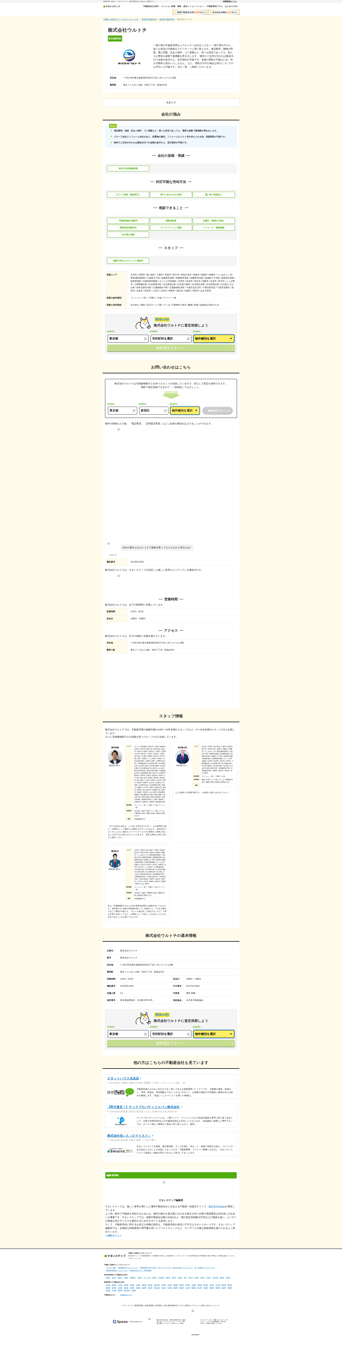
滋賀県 (144, 1288)
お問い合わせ (206, 1305)
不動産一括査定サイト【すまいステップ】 (121, 19)
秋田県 (126, 1285)
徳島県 (211, 1288)
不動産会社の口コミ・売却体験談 (140, 1270)
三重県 (120, 1288)
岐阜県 (114, 1288)
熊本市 (228, 1277)
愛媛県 (193, 1288)
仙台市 (114, 1277)
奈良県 (150, 1288)
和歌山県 (157, 1288)
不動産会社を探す (151, 6)
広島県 (169, 1288)
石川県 (217, 1285)
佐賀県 (223, 1288)
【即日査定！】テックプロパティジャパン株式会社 (143, 1107)
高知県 (205, 1288)
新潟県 (205, 1285)
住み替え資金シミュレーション (182, 1267)
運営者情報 (139, 1305)
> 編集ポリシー (113, 1235)
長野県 (199, 1285)
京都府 (138, 1288)
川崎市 (126, 1277)
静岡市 (168, 1277)
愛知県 (230, 1285)
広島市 (208, 1277)
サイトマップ (127, 1305)
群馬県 (187, 1285)
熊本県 (108, 1290)
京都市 (196, 1277)
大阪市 (180, 1277)
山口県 (187, 1288)
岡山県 (163, 1288)
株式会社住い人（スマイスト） (129, 1135)
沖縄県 (133, 1290)
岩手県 (120, 1285)
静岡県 (108, 1288)
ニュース (216, 1305)
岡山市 (202, 1277)
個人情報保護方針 (171, 1305)
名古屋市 (161, 1277)
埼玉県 (169, 1285)
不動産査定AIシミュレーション (128, 1267)
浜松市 (174, 1277)
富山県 (211, 1285)
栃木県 (181, 1285)
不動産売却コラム (215, 6)
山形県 (138, 1285)
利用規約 (158, 1305)
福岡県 (217, 1288)
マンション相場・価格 (171, 6)
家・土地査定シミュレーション (205, 1267)
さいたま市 (147, 1277)
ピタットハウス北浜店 (123, 1078)
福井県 (223, 1285)
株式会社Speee (217, 1206)
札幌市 (108, 1277)
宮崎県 (120, 1290)
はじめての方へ (232, 6)
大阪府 (126, 1288)
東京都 (150, 1285)
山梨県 (193, 1285)
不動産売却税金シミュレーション (117, 1270)
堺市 (185, 1277)
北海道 (108, 1285)
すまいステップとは (164, 1267)
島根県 (181, 1288)
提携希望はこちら (230, 1)
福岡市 (222, 1277)
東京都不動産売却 (149, 19)
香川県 (199, 1288)
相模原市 (133, 1277)
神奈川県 (157, 1285)
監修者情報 (149, 1305)
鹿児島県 (127, 1290)
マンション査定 (111, 1267)
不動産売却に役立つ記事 (148, 1267)
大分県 (114, 1290)
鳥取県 (175, 1288)
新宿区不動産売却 (167, 19)
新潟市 (154, 1277)
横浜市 (120, 1277)
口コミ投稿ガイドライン (189, 1305)
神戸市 (190, 1277)
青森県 (114, 1285)
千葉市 (139, 1277)
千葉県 (163, 1285)
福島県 (144, 1285)
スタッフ (171, 102)
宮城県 (132, 1285)
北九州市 (215, 1277)
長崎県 (230, 1288)
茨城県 (175, 1285)
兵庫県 (132, 1288)
